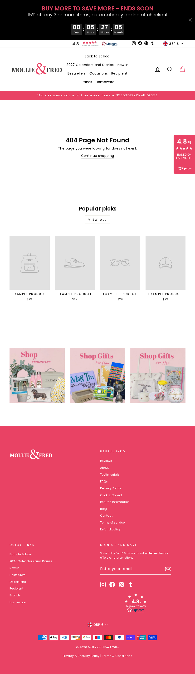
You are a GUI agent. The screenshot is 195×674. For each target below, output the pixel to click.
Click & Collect (111, 495)
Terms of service (112, 522)
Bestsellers (77, 73)
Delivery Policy (110, 488)
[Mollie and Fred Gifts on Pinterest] (121, 584)
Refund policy (110, 529)
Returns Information (115, 502)
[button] (94, 43)
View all (97, 220)
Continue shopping (97, 155)
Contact (106, 516)
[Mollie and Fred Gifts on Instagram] (103, 584)
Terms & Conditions (117, 656)
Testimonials (110, 475)
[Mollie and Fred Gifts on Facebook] (112, 584)
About (104, 468)
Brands (86, 82)
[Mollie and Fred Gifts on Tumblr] (131, 584)
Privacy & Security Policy (81, 656)
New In (123, 64)
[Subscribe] (168, 569)
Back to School (97, 56)
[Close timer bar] (190, 20)
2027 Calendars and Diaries (90, 64)
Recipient (119, 73)
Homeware (105, 82)
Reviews (106, 461)
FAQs (104, 481)
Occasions (98, 73)
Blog (103, 509)
